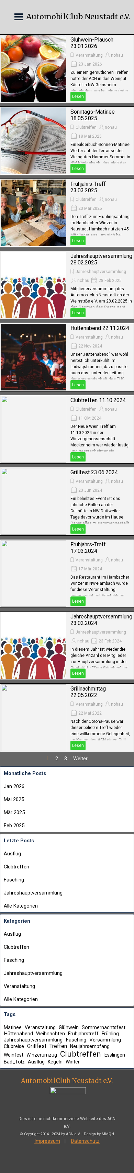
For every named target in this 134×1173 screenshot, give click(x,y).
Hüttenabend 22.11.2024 (99, 328)
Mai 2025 (14, 799)
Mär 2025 (14, 812)
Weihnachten (50, 1033)
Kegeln (55, 1061)
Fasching (14, 880)
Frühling (110, 1033)
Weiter (80, 758)
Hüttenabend (18, 1033)
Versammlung (105, 1040)
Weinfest (13, 1055)
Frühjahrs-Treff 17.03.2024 (88, 547)
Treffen (58, 1046)
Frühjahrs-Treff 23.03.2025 (88, 187)
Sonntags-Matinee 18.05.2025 (92, 115)
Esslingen (114, 1055)
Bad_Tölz (14, 1061)
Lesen (78, 96)
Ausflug (12, 854)
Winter (73, 1061)
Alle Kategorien (21, 906)
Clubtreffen (86, 127)
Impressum (47, 1141)
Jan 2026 (14, 786)
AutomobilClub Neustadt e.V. (78, 16)
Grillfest (36, 1046)
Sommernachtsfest (103, 1027)
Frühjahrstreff (83, 1033)
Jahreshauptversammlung (101, 271)
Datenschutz (85, 1141)
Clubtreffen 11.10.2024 (98, 400)
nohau (117, 55)
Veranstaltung (89, 55)
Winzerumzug (41, 1055)
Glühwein (69, 1027)
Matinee (13, 1027)
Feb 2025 (14, 825)
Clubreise (14, 1046)
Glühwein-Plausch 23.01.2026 (91, 42)
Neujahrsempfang (90, 1046)
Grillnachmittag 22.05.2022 (88, 691)
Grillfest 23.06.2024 (94, 472)
